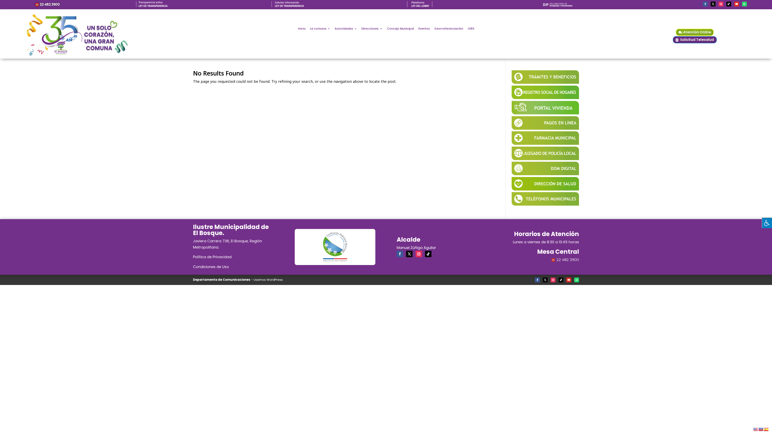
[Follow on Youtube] (736, 4)
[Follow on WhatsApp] (744, 4)
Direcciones (370, 29)
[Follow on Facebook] (705, 4)
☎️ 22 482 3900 (47, 4)
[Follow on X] (713, 4)
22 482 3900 (567, 260)
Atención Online (697, 32)
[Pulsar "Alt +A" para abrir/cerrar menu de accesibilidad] (767, 223)
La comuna (318, 29)
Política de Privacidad (212, 256)
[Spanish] (766, 428)
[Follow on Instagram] (721, 4)
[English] (756, 428)
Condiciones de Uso (211, 266)
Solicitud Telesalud (697, 39)
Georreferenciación (448, 29)
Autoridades (344, 29)
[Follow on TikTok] (728, 4)
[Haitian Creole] (761, 428)
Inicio (302, 29)
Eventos (424, 29)
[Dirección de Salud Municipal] (545, 189)
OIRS (471, 29)
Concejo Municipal (400, 29)
